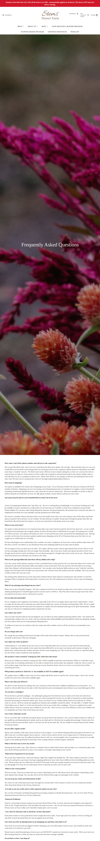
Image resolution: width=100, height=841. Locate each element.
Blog (44, 26)
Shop (19, 26)
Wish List (75, 32)
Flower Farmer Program (32, 32)
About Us (32, 26)
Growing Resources (57, 32)
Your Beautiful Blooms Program (67, 26)
